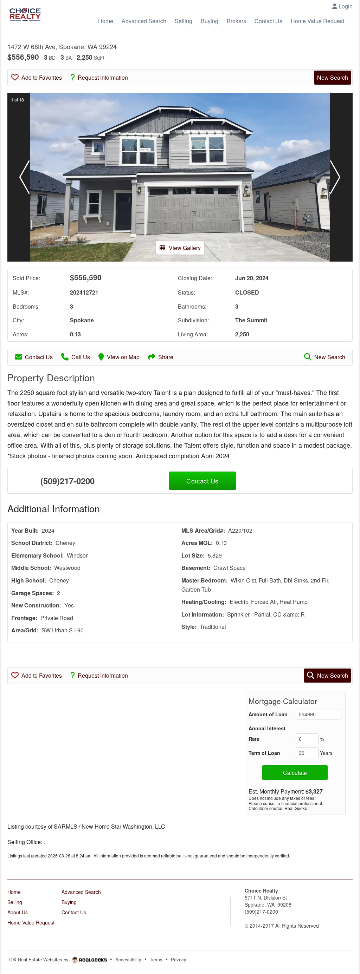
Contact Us (39, 357)
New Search (332, 77)
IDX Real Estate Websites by (39, 959)
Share (165, 357)
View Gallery (185, 248)
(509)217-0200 (67, 481)
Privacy (178, 959)
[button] (24, 177)
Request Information (103, 77)
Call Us (80, 357)
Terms (156, 959)
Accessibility (128, 959)
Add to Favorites (41, 77)
